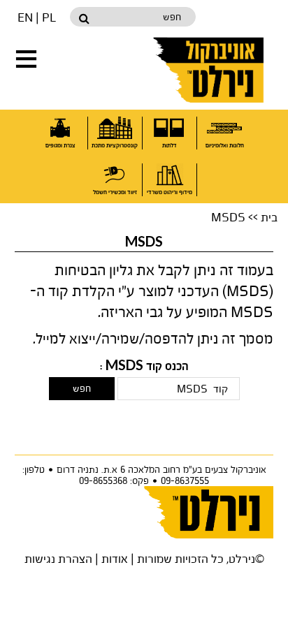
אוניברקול (209, 70)
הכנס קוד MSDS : (144, 367)
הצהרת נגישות (58, 558)
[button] (26, 59)
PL (49, 17)
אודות (114, 558)
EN (25, 17)
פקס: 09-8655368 (114, 480)
